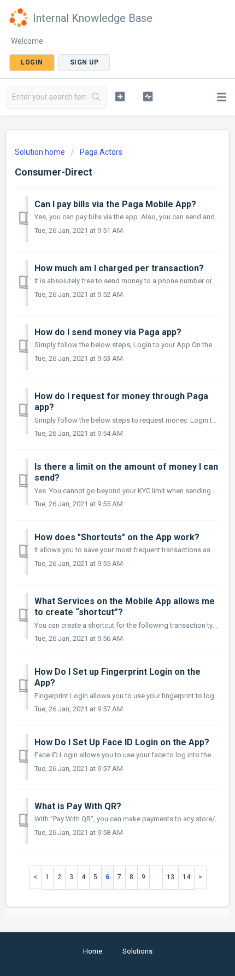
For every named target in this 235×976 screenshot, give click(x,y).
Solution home (41, 152)
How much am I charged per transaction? (119, 268)
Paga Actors (101, 152)
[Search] (96, 97)
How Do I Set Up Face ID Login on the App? (121, 742)
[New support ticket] (120, 96)
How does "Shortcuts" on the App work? (116, 537)
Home (92, 951)
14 (186, 877)
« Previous (35, 877)
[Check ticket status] (147, 96)
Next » (201, 877)
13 (170, 877)
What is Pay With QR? (77, 806)
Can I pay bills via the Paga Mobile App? (115, 204)
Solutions (137, 951)
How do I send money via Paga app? (107, 332)
